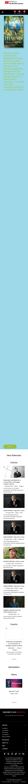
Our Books (4, 728)
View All (14, 659)
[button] (2, 12)
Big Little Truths (14, 691)
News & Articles (6, 736)
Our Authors (5, 730)
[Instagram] (12, 754)
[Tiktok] (16, 754)
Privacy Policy (16, 781)
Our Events (5, 732)
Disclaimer (23, 781)
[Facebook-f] (5, 754)
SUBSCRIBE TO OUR (14, 712)
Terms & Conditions (6, 781)
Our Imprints (5, 734)
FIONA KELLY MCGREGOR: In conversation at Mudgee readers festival (14, 644)
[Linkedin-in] (23, 754)
